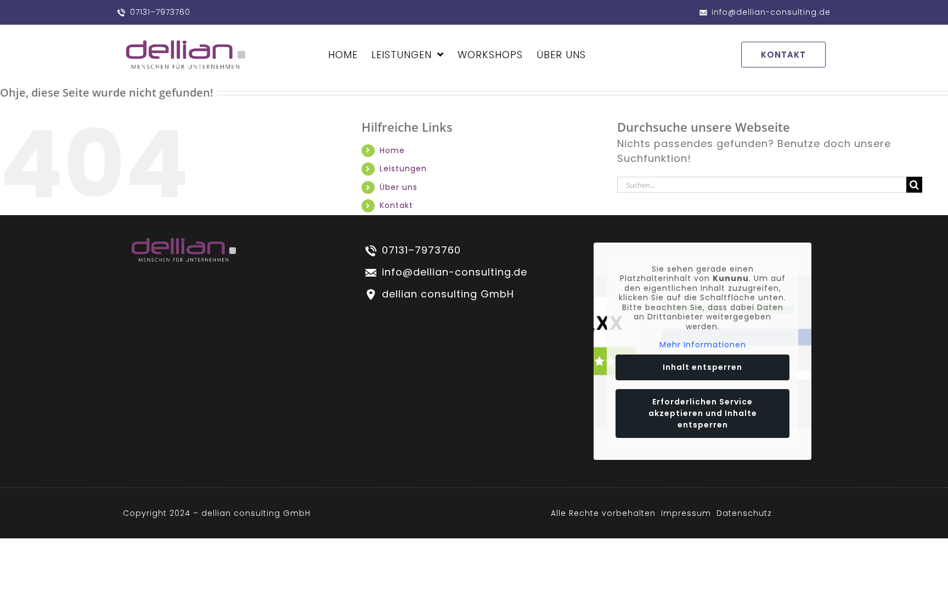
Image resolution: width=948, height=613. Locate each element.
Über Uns (561, 54)
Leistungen (401, 54)
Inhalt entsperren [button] (702, 367)
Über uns (398, 187)
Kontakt (396, 205)
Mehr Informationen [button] (702, 345)
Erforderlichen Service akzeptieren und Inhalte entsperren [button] (702, 413)
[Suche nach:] (761, 184)
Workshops (490, 54)
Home (343, 54)
